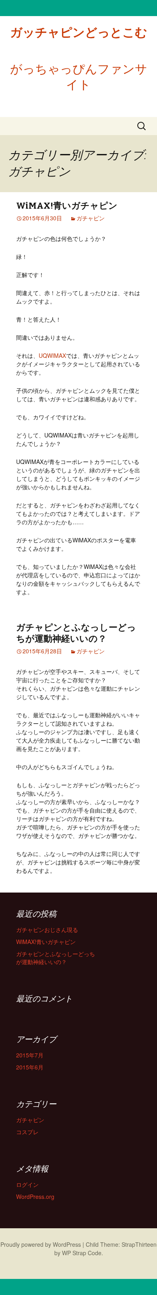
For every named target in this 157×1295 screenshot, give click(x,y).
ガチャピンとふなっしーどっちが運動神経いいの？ (76, 633)
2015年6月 (29, 1067)
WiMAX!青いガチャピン (67, 205)
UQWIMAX (52, 355)
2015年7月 (29, 1055)
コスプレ (27, 1132)
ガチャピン (90, 218)
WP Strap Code (81, 1253)
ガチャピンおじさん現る (47, 930)
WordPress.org (35, 1196)
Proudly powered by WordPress (40, 1244)
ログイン (27, 1184)
